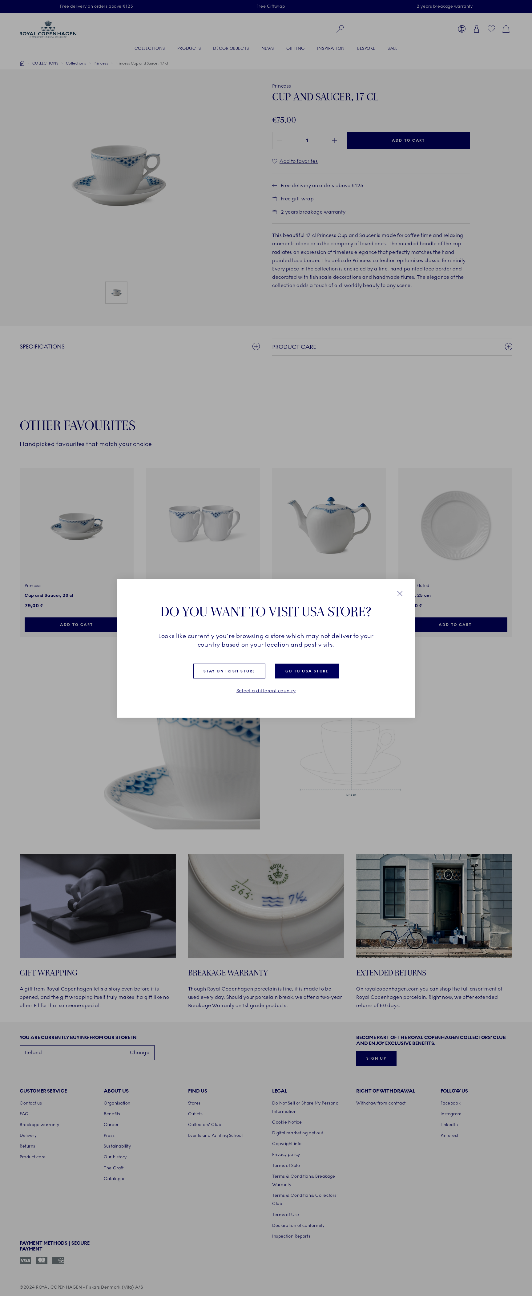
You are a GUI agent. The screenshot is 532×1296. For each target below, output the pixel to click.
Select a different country (266, 690)
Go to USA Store (306, 671)
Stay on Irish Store (229, 671)
